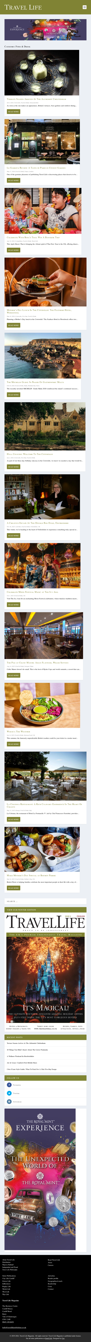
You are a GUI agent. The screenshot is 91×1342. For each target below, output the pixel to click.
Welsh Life (6, 1289)
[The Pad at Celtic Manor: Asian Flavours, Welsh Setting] (44, 635)
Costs (50, 1286)
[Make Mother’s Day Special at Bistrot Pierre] (42, 849)
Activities (18, 527)
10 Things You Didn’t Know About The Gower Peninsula (27, 1050)
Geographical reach (55, 1281)
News (38, 386)
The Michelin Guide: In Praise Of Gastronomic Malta (35, 382)
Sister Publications (9, 1276)
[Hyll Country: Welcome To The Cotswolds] (45, 426)
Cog (63, 1338)
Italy (30, 810)
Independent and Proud (10, 1267)
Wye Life (5, 1294)
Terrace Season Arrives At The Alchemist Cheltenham (36, 98)
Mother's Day (28, 879)
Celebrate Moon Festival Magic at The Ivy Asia (32, 591)
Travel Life (35, 241)
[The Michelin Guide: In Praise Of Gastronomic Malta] (43, 355)
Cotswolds (17, 103)
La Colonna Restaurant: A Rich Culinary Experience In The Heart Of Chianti (44, 805)
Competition (18, 241)
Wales (31, 666)
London (31, 171)
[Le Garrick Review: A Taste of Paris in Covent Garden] (42, 141)
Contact (51, 1289)
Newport (26, 666)
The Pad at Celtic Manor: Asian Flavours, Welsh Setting (37, 662)
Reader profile (53, 1278)
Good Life (48, 1338)
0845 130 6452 (8, 1322)
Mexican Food (28, 735)
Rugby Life (6, 1286)
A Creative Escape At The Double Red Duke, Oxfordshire (38, 522)
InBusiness (6, 1283)
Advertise (51, 1276)
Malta (25, 386)
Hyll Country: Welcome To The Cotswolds (30, 453)
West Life (5, 1291)
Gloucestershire (34, 103)
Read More (13, 111)
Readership (52, 1283)
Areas (50, 1262)
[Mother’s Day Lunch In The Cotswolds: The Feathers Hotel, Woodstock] (45, 282)
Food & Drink (25, 103)
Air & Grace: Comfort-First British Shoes (22, 1062)
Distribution (6, 1262)
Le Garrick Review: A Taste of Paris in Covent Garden (36, 167)
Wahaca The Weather (18, 731)
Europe (18, 810)
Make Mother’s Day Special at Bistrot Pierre (31, 875)
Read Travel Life (54, 1260)
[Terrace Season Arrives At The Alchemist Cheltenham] (42, 72)
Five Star (24, 316)
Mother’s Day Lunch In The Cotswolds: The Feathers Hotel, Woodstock (39, 311)
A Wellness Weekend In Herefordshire (20, 1056)
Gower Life (6, 1281)
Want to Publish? (8, 1265)
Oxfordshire (33, 527)
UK (39, 527)
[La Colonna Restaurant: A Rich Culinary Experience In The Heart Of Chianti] (45, 776)
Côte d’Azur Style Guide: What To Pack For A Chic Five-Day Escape (32, 1069)
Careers (50, 1265)
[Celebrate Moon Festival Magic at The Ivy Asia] (42, 565)
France (26, 171)
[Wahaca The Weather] (42, 705)
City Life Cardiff (8, 1278)
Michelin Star (32, 386)
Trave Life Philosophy (9, 1270)
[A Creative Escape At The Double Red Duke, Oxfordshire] (42, 496)
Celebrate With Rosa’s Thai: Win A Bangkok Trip (33, 237)
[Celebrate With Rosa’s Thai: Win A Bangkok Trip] (43, 211)
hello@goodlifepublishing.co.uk (14, 1327)
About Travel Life (8, 1260)
